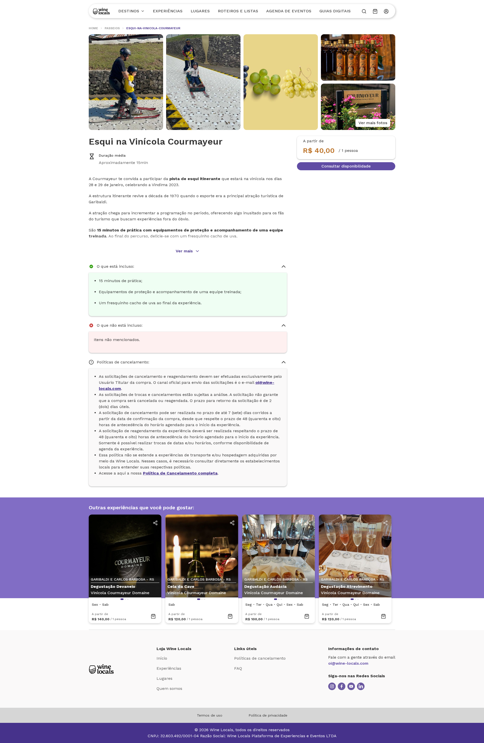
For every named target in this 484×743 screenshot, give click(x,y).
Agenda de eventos (288, 11)
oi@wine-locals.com (348, 663)
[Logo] (101, 11)
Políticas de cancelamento (260, 658)
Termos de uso (209, 715)
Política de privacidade (268, 715)
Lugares (200, 11)
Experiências (168, 11)
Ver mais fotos (372, 122)
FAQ (238, 668)
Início (162, 658)
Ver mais (184, 251)
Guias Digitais (335, 11)
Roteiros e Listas (238, 11)
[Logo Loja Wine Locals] (101, 669)
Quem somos (169, 688)
